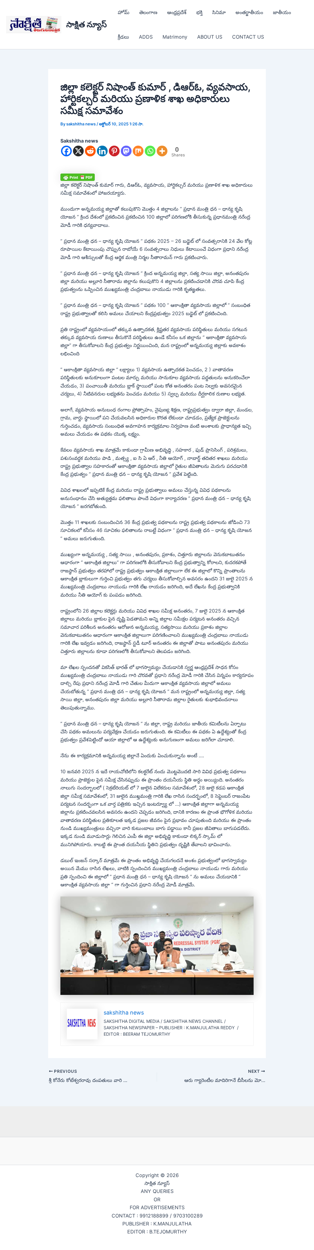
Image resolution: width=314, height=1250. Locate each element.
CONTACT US (248, 37)
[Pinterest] (114, 151)
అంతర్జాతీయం (249, 12)
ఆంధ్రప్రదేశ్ (176, 12)
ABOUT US (209, 37)
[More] (162, 151)
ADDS (146, 37)
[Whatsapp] (150, 151)
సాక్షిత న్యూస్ (86, 24)
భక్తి (199, 12)
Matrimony (175, 37)
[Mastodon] (126, 151)
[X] (78, 151)
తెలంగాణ (148, 12)
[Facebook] (66, 151)
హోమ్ (123, 12)
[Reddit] (90, 151)
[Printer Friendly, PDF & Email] (77, 177)
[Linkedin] (102, 151)
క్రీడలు (123, 37)
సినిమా (219, 12)
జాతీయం (282, 12)
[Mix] (138, 151)
